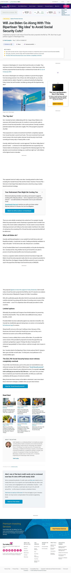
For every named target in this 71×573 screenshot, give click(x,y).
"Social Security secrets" (36, 367)
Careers (25, 548)
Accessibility (55, 1)
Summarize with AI (30, 44)
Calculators (53, 551)
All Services (36, 546)
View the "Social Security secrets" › (15, 386)
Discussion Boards (53, 549)
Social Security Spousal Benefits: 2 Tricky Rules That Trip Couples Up (9, 411)
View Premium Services (59, 529)
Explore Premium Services (17, 18)
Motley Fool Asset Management (62, 547)
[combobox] (9, 12)
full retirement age (8, 325)
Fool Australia (45, 546)
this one (32, 480)
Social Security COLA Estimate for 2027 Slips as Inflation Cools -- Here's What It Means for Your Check (23, 429)
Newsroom (26, 552)
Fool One (36, 558)
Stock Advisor (36, 549)
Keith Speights (8, 40)
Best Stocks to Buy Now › (66, 6)
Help (68, 1)
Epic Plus (36, 553)
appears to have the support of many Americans (24, 289)
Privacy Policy (16, 568)
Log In (62, 1)
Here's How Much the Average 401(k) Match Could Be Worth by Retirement (23, 411)
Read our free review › (14, 501)
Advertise (26, 557)
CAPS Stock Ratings (53, 546)
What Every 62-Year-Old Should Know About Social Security (38, 428)
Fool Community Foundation (62, 555)
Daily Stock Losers (66, 14)
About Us (26, 546)
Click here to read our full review (14, 492)
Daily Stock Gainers (64, 13)
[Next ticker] (59, 12)
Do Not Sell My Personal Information (38, 570)
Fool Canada (44, 548)
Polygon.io (19, 554)
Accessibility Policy (34, 568)
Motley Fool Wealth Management (63, 550)
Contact (25, 554)
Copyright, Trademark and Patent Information (51, 568)
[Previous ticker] (20, 12)
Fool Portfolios (36, 556)
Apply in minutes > (58, 103)
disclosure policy (14, 466)
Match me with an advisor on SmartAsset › (20, 211)
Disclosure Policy (24, 568)
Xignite (13, 554)
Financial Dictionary (53, 554)
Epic (35, 551)
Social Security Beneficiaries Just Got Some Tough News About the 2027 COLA (38, 411)
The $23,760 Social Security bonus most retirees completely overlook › (24, 55)
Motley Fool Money (36, 561)
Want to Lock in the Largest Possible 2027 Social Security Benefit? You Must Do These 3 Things (9, 429)
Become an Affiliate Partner (63, 558)
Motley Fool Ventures (63, 552)
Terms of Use (7, 568)
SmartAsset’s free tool (11, 204)
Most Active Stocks (64, 10)
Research (26, 550)
